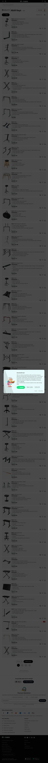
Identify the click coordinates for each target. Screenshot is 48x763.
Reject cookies (30, 387)
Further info (37, 387)
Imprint (36, 390)
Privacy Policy (41, 390)
